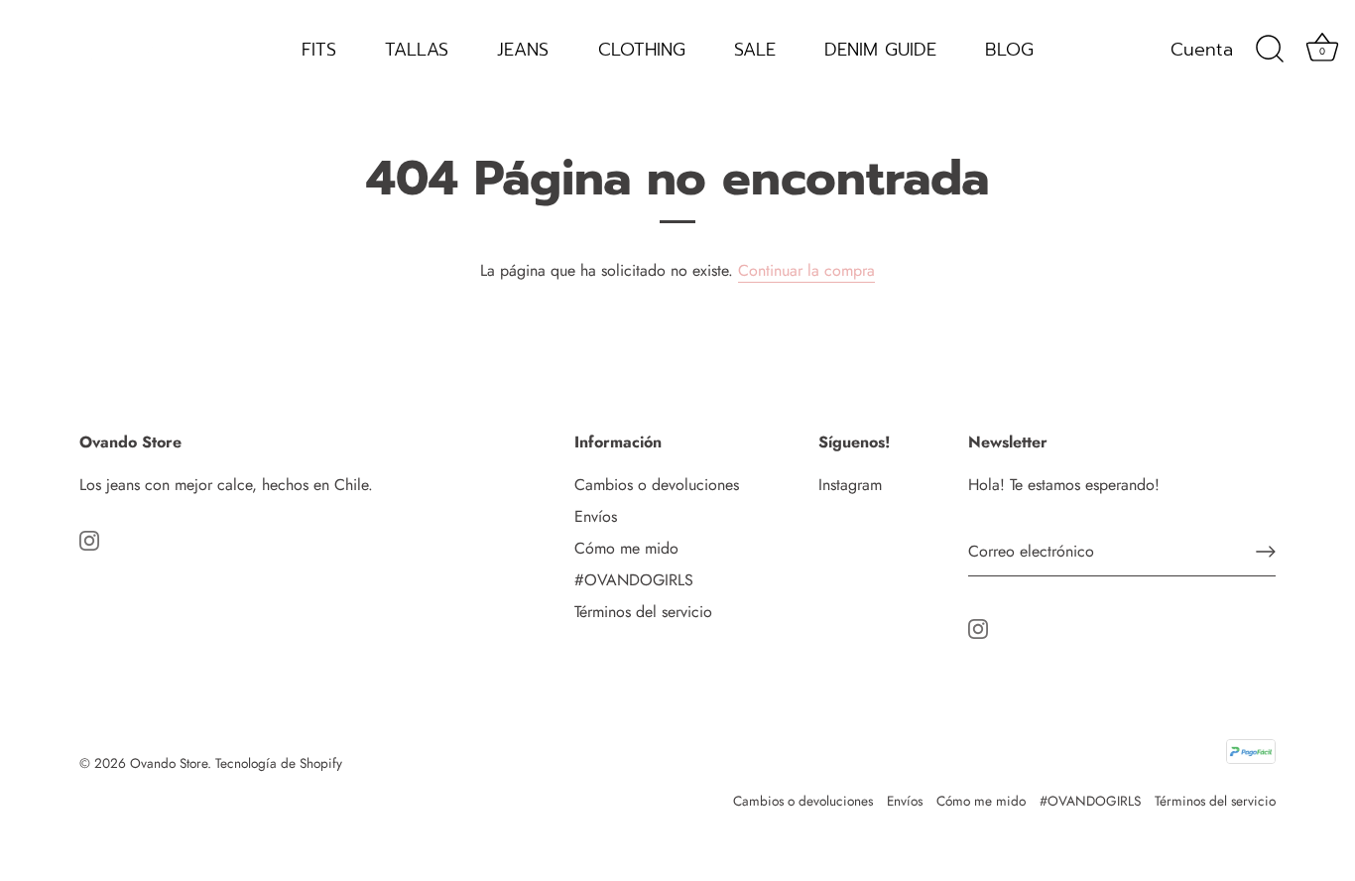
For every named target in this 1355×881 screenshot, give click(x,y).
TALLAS (416, 49)
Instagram (850, 484)
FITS (319, 49)
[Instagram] (89, 538)
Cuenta (1201, 50)
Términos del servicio (643, 611)
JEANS (523, 49)
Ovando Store (168, 763)
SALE (755, 49)
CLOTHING (641, 49)
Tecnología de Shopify (278, 763)
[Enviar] (1266, 552)
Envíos (595, 516)
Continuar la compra (806, 270)
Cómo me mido (626, 548)
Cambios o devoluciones (656, 484)
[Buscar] (1270, 49)
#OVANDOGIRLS (633, 579)
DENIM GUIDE (880, 49)
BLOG (1009, 49)
